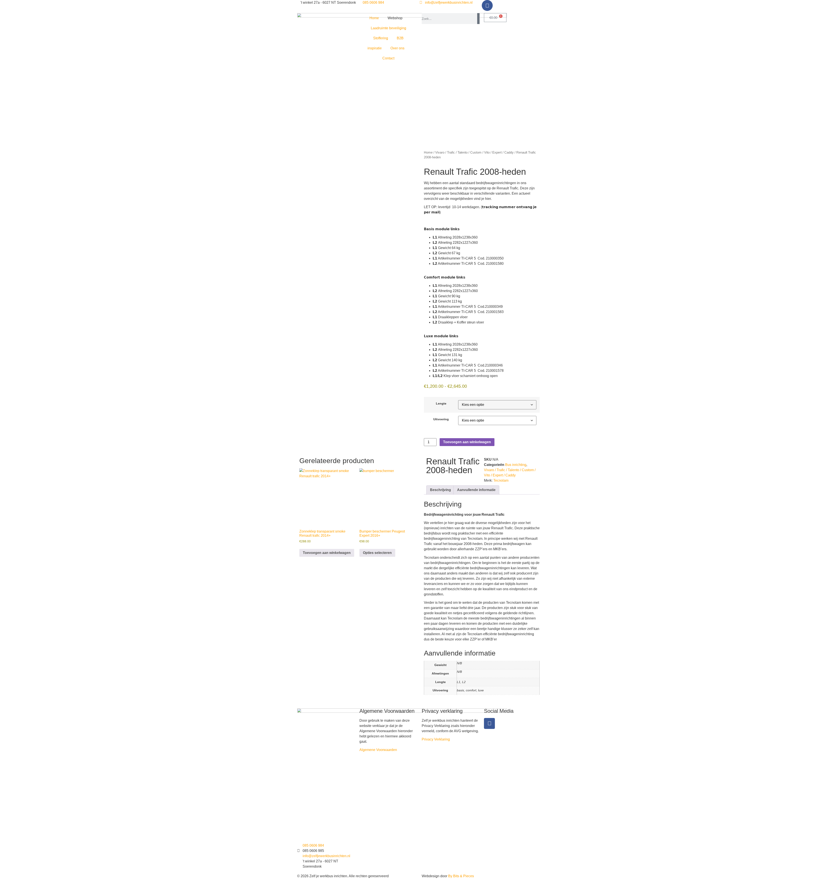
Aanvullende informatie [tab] (476, 490)
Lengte (441, 403)
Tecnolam (500, 480)
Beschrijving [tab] (440, 490)
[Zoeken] (478, 18)
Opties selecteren (377, 553)
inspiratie (374, 48)
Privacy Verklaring (436, 739)
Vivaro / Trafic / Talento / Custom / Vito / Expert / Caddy (474, 152)
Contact (388, 58)
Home (374, 18)
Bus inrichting (515, 465)
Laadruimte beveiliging (388, 28)
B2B (400, 38)
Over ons (397, 48)
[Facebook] (487, 5)
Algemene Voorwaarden (378, 750)
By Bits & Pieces (461, 876)
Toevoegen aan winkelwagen (467, 442)
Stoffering (380, 38)
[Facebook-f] (489, 723)
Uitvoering (441, 419)
